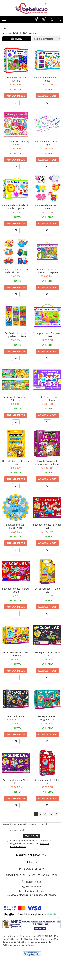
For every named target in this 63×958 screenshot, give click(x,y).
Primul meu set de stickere (16, 79)
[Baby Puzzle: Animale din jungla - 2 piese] (16, 188)
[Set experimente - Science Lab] (47, 507)
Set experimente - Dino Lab (47, 590)
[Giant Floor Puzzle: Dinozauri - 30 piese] (47, 252)
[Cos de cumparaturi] (51, 19)
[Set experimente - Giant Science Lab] (16, 635)
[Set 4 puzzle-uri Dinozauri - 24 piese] (47, 316)
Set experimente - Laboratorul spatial (15, 718)
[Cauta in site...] (59, 19)
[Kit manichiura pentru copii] (47, 124)
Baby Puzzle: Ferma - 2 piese (47, 207)
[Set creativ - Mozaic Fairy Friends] (16, 124)
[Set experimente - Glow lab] (47, 635)
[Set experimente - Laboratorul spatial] (16, 699)
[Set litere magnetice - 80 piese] (47, 60)
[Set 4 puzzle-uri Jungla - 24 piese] (16, 380)
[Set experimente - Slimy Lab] (47, 763)
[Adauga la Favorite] (16, 102)
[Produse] (4, 20)
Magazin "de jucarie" (30, 855)
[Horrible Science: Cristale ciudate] (16, 444)
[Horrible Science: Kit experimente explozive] (47, 444)
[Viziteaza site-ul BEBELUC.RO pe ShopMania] (32, 953)
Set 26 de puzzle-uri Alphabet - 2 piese (16, 335)
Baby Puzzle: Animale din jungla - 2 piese (15, 207)
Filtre (18, 38)
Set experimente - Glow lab (47, 654)
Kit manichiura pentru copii (47, 143)
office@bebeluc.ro (33, 891)
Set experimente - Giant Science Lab (16, 654)
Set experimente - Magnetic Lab (47, 718)
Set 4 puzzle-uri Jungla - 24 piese (16, 398)
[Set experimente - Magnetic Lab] (47, 699)
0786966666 (33, 886)
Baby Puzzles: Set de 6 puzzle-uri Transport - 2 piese (16, 271)
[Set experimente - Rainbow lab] (16, 507)
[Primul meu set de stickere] (16, 60)
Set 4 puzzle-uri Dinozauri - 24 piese (47, 335)
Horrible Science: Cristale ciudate (15, 462)
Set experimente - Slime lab (16, 782)
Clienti (30, 862)
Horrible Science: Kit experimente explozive (47, 462)
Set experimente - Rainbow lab (15, 526)
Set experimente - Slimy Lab (47, 782)
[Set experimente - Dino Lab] (47, 571)
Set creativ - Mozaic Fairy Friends (15, 143)
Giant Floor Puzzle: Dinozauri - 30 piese (47, 271)
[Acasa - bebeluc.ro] (31, 8)
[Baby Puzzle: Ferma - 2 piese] (47, 188)
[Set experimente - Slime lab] (16, 763)
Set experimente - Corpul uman (15, 590)
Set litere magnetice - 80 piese (47, 79)
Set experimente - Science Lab (47, 526)
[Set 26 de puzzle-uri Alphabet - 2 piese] (16, 316)
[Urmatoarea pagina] (56, 814)
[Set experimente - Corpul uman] (16, 571)
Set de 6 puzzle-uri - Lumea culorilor (47, 398)
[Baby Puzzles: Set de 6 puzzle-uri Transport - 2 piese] (16, 252)
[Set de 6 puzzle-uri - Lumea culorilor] (47, 380)
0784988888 (33, 882)
